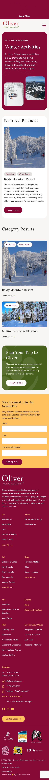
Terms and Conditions (10, 767)
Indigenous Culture (33, 629)
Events (27, 600)
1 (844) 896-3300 (21, 691)
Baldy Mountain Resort (19, 179)
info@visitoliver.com (14, 681)
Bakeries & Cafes (9, 562)
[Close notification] (44, 9)
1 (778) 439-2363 (13, 686)
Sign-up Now (12, 462)
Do (3, 514)
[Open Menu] (44, 25)
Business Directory (33, 610)
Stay (26, 557)
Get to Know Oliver (33, 625)
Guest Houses (31, 572)
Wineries (6, 604)
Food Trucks (7, 567)
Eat (3, 557)
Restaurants (7, 577)
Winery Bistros (8, 582)
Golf (4, 529)
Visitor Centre (8, 655)
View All (5, 545)
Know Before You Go (11, 650)
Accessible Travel (10, 640)
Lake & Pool (7, 539)
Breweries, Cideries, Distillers (11, 611)
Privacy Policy (7, 763)
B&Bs (26, 567)
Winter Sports (24, 174)
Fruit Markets (8, 572)
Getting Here (8, 629)
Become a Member (32, 645)
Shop (27, 514)
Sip (3, 599)
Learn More (24, 16)
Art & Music (7, 519)
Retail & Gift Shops (33, 519)
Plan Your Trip (16, 383)
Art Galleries (30, 524)
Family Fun (10, 174)
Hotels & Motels (31, 562)
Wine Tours (7, 618)
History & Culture (32, 634)
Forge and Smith (23, 775)
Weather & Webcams (11, 645)
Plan (4, 625)
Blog (26, 605)
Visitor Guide (12, 719)
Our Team (28, 640)
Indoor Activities (9, 534)
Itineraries (6, 634)
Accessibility (7, 772)
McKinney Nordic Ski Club (20, 331)
